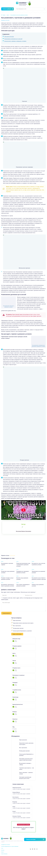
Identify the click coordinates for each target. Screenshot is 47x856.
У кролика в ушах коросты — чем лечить (26, 768)
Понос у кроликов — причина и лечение (26, 773)
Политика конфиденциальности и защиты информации (9, 846)
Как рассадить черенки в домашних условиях (15, 41)
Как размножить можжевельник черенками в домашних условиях (38, 346)
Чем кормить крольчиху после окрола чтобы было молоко (26, 759)
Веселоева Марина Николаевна (23, 531)
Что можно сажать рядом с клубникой (23, 789)
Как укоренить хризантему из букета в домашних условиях (7, 585)
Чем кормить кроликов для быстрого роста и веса (25, 778)
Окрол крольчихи (17, 620)
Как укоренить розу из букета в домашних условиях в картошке (39, 578)
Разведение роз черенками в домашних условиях (22, 572)
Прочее (33, 561)
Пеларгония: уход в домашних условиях (8, 572)
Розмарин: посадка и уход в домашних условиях (7, 578)
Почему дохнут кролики (18, 628)
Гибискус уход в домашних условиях (38, 585)
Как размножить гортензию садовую (7, 564)
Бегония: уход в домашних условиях (22, 578)
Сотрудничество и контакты (5, 844)
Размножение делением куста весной (13, 38)
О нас (2, 848)
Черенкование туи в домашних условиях (38, 572)
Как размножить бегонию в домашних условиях (8, 306)
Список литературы (4, 853)
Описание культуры (9, 36)
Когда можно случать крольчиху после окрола (23, 623)
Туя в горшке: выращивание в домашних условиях (23, 585)
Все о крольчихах (17, 625)
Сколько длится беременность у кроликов (22, 630)
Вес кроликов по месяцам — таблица (25, 764)
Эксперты (2, 850)
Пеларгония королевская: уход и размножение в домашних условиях (23, 565)
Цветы (2, 561)
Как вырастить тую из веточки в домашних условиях (38, 564)
